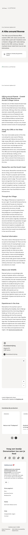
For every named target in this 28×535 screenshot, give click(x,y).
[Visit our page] (9, 458)
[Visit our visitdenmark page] (14, 458)
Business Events (8, 493)
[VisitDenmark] (9, 465)
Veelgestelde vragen (9, 514)
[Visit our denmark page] (5, 458)
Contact (6, 516)
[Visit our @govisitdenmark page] (18, 458)
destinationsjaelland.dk (15, 330)
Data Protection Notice (6, 530)
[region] (14, 373)
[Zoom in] (23, 381)
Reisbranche (7, 495)
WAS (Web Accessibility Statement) (18, 530)
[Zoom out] (23, 385)
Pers (5, 491)
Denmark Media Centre (10, 504)
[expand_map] (23, 360)
